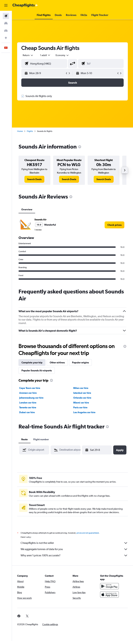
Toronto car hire (27, 407)
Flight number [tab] (41, 439)
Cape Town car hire (29, 388)
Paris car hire (80, 407)
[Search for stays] (5, 23)
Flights (30, 131)
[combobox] (62, 55)
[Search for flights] (5, 15)
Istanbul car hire (82, 392)
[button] (6, 5)
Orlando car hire (82, 397)
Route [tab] (24, 439)
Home (20, 131)
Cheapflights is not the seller (37, 543)
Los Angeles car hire (84, 412)
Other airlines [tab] (57, 362)
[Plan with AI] (5, 37)
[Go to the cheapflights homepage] (25, 5)
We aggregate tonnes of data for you (42, 549)
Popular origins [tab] (80, 362)
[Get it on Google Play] (109, 586)
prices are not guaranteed (88, 533)
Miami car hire (81, 402)
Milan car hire (80, 388)
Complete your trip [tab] (31, 362)
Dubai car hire (27, 412)
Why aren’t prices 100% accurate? (40, 555)
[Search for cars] (5, 30)
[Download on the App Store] (109, 594)
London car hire (27, 402)
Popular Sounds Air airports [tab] (36, 370)
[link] (34, 179)
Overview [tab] (26, 209)
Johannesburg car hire (31, 397)
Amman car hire (28, 392)
